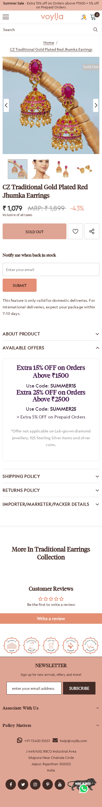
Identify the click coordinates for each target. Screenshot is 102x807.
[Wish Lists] (75, 231)
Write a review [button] (51, 618)
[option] (51, 5)
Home (48, 42)
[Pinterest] (47, 784)
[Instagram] (35, 784)
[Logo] (52, 17)
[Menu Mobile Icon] (6, 17)
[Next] (95, 105)
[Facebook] (10, 784)
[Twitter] (23, 784)
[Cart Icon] (93, 17)
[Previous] (6, 105)
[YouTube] (60, 784)
